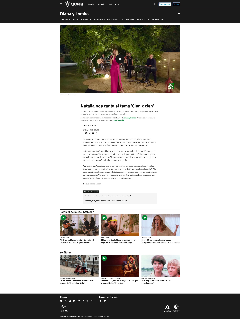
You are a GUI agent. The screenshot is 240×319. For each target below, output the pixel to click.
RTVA (117, 4)
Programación (98, 20)
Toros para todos (158, 20)
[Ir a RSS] (92, 301)
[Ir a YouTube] (179, 13)
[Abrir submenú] (104, 19)
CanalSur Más (65, 20)
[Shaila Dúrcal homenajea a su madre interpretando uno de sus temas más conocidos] (160, 225)
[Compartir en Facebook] (86, 133)
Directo (75, 20)
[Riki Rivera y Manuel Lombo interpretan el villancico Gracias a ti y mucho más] (79, 225)
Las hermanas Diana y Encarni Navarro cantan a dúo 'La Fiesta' (108, 196)
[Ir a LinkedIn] (74, 301)
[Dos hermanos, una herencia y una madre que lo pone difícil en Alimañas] (120, 266)
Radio (110, 4)
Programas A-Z (86, 20)
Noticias (91, 4)
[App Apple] (100, 301)
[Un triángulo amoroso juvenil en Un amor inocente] (160, 266)
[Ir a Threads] (87, 301)
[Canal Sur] (74, 4)
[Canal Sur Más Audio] (176, 4)
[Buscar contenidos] (155, 4)
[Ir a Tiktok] (83, 301)
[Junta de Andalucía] (167, 308)
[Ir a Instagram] (70, 301)
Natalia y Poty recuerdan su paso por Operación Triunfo (106, 201)
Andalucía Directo (113, 20)
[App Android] (105, 301)
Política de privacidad (104, 316)
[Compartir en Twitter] (89, 133)
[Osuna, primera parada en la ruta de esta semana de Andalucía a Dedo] (79, 266)
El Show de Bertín (128, 20)
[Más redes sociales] (96, 133)
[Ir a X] (65, 301)
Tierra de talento (143, 20)
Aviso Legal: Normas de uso (89, 316)
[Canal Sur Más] (165, 4)
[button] (120, 59)
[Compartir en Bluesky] (93, 133)
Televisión (101, 4)
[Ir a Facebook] (61, 301)
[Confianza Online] (176, 308)
